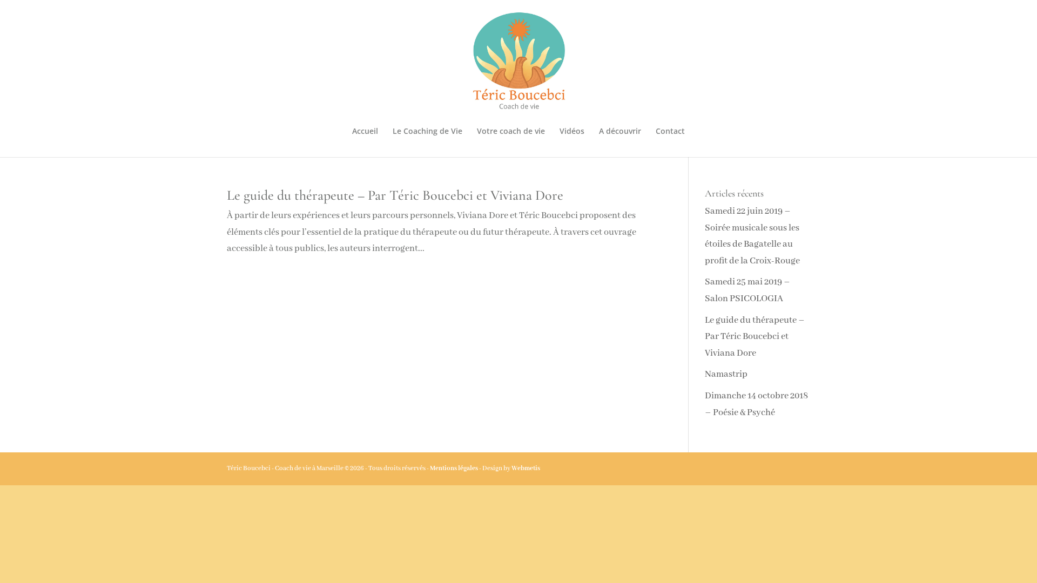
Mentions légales (454, 468)
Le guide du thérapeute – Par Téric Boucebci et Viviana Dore (395, 195)
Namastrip (726, 374)
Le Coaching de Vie (427, 131)
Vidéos (572, 131)
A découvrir (620, 131)
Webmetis (525, 468)
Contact (670, 131)
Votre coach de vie (511, 131)
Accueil (365, 131)
